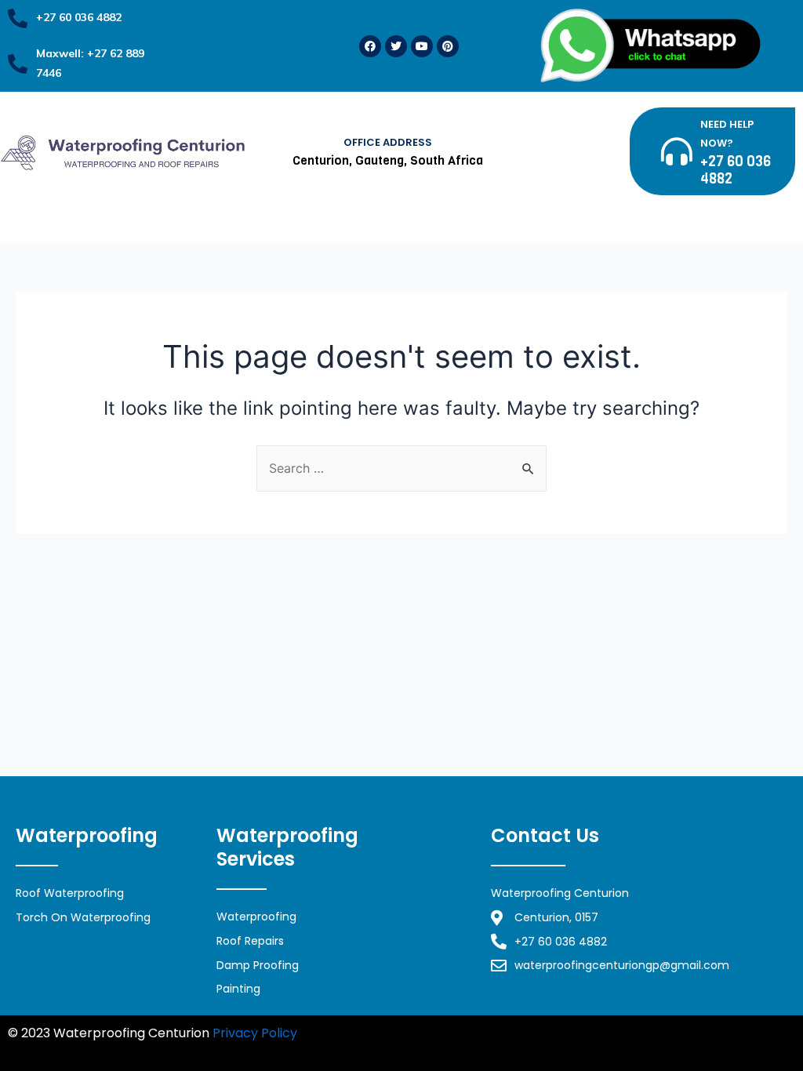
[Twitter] (396, 46)
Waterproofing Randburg (526, 1033)
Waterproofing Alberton (237, 1053)
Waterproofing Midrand (374, 1033)
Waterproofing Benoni (675, 1033)
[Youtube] (422, 46)
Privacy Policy (255, 1033)
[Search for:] (401, 468)
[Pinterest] (448, 46)
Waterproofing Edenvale (83, 1053)
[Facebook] (370, 46)
